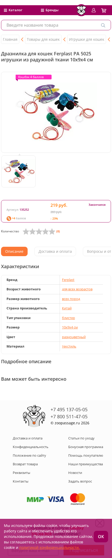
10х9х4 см (70, 327)
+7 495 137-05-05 (69, 409)
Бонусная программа (85, 446)
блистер (68, 317)
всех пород (71, 298)
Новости (75, 472)
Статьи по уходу (81, 438)
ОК (101, 536)
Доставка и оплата (27, 438)
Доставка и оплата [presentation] (55, 251)
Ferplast (68, 279)
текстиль (69, 346)
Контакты (20, 481)
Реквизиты (21, 472)
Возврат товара (25, 464)
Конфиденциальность (30, 446)
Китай (67, 308)
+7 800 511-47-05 (69, 416)
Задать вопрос (80, 481)
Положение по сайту (29, 455)
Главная (10, 39)
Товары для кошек (43, 39)
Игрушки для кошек (86, 39)
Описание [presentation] (14, 251)
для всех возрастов (77, 289)
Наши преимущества (85, 464)
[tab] (14, 251)
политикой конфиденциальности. (49, 547)
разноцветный (74, 336)
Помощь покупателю (85, 455)
